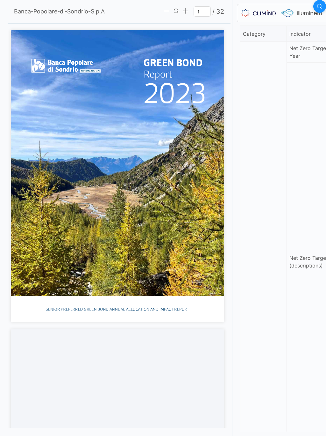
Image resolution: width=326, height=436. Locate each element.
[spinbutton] (202, 11)
